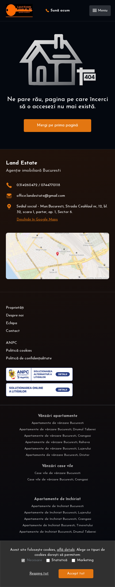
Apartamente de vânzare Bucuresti (58, 423)
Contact (13, 331)
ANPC (11, 343)
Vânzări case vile (57, 466)
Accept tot (76, 573)
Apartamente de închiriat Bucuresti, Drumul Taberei (57, 531)
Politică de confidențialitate (29, 358)
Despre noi (15, 315)
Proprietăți (15, 308)
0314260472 (27, 185)
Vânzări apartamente (57, 416)
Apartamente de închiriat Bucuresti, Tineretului (57, 525)
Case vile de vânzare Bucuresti (57, 473)
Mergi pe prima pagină (57, 125)
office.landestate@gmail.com (41, 196)
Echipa (11, 323)
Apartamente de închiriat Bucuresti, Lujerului (57, 512)
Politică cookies (19, 351)
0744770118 (50, 185)
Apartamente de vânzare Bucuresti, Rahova (57, 442)
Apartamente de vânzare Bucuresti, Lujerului (57, 448)
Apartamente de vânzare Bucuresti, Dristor (57, 455)
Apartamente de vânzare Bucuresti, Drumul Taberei (57, 429)
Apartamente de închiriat (57, 499)
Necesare (34, 560)
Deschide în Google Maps (37, 219)
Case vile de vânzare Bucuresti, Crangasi (57, 479)
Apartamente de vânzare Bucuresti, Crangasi (57, 435)
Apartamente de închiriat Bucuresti (57, 506)
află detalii (66, 550)
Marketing (85, 560)
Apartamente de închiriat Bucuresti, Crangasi (57, 519)
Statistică (59, 560)
